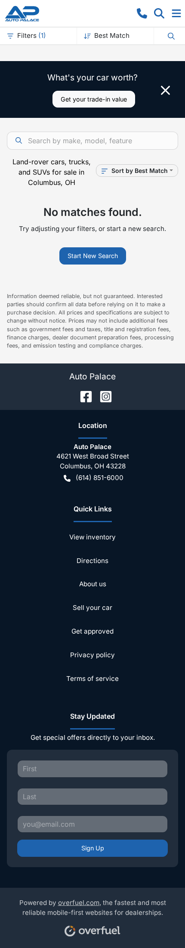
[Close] (165, 90)
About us (92, 584)
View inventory (92, 537)
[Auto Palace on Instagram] (102, 396)
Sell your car (92, 607)
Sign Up (92, 848)
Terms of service (92, 678)
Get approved (92, 631)
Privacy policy (92, 655)
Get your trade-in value (94, 99)
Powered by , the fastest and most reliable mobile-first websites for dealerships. (92, 908)
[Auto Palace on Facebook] (82, 396)
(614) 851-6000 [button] (99, 478)
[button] (142, 13)
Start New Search (93, 255)
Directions (92, 561)
